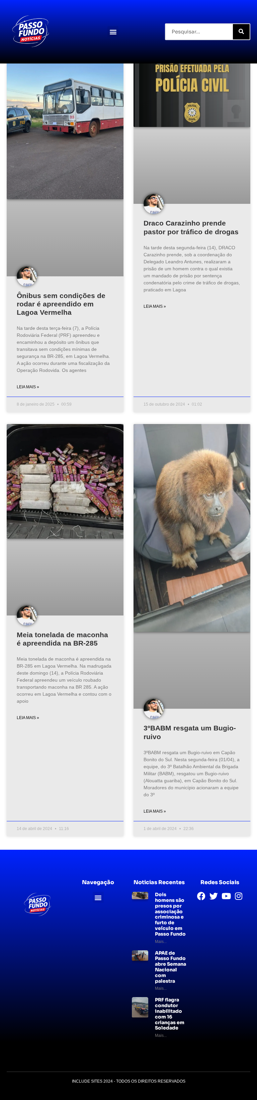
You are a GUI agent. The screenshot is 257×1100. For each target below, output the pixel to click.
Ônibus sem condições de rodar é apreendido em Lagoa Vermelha (61, 304)
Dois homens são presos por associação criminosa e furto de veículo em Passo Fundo (170, 914)
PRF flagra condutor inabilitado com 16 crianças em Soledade (169, 1014)
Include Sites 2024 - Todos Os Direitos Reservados (128, 1081)
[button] (112, 31)
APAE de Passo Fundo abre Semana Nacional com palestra (170, 967)
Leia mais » (28, 387)
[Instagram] (238, 896)
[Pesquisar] (241, 31)
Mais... (161, 941)
